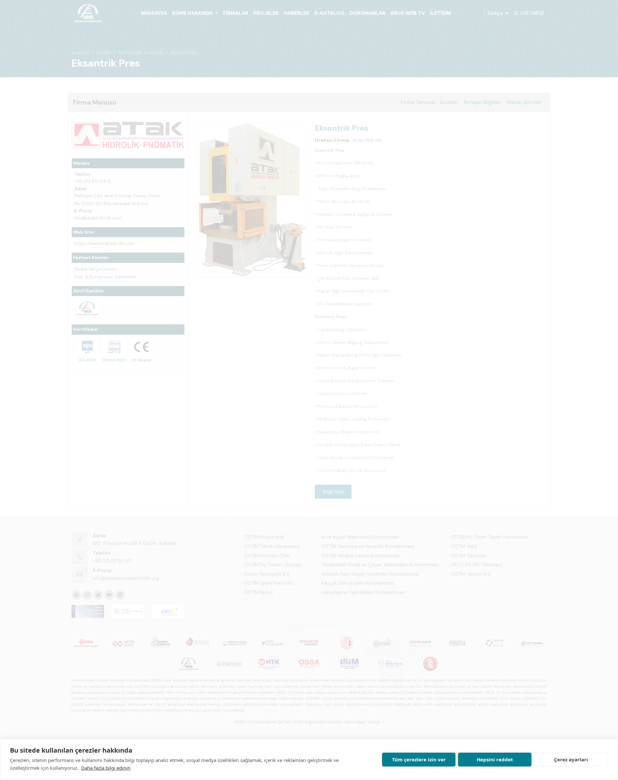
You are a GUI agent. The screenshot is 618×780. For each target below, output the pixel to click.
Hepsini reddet (495, 759)
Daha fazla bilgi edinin (105, 768)
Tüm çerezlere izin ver (419, 759)
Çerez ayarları (571, 759)
